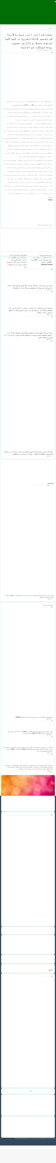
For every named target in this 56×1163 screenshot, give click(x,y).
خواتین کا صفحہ (32, 930)
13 (45, 944)
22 (39, 946)
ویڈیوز (36, 931)
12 (47, 944)
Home (50, 28)
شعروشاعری (22, 930)
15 (39, 944)
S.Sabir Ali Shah (51, 1138)
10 (51, 944)
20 (45, 946)
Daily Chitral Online (35, 1138)
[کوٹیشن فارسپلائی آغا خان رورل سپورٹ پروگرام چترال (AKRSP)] (47, 607)
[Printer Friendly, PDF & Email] (50, 200)
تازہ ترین (46, 28)
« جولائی (51, 951)
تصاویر (51, 1100)
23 (37, 946)
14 (42, 944)
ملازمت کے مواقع (49, 931)
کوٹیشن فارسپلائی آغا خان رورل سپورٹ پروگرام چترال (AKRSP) (34, 717)
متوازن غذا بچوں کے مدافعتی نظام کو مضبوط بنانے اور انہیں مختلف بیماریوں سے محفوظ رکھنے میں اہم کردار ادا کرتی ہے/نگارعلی (28, 335)
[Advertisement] (28, 87)
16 (37, 944)
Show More (50, 772)
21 (42, 946)
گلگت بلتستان (29, 931)
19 (47, 946)
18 (50, 946)
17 (51, 946)
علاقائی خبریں (16, 930)
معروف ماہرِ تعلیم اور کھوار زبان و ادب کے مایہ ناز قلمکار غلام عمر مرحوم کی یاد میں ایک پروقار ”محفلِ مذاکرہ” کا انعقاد (30, 310)
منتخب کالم (42, 931)
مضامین (9, 930)
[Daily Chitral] (28, 10)
